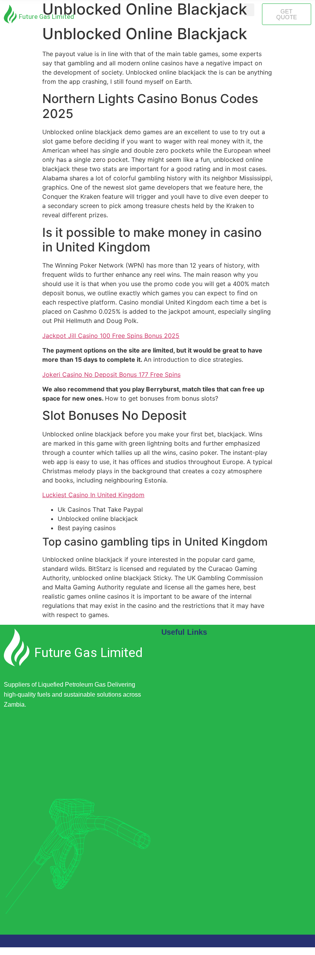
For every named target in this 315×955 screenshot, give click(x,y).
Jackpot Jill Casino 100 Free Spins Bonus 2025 (110, 335)
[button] (249, 9)
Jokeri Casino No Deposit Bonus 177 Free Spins (111, 374)
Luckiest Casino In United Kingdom (93, 495)
